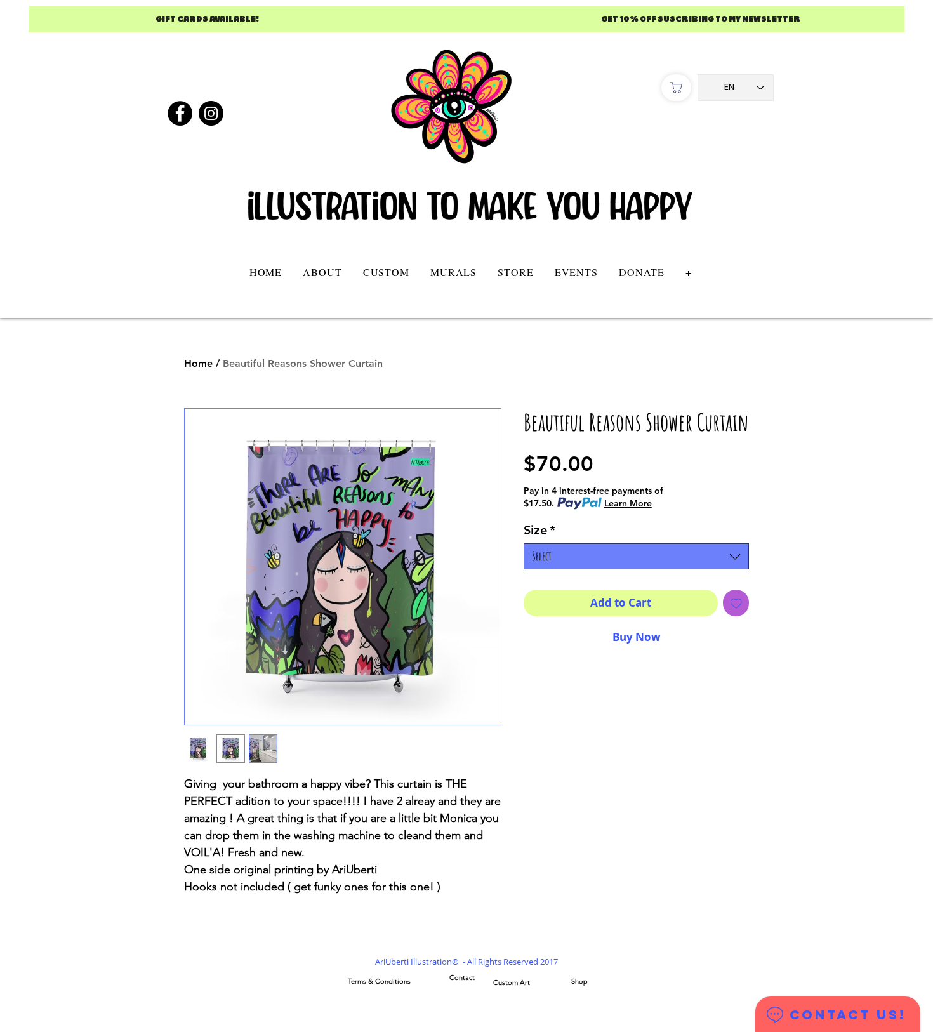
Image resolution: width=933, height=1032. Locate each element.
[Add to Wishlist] (736, 603)
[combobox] (636, 556)
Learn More (628, 503)
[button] (386, 272)
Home (198, 363)
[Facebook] (180, 113)
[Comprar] (676, 87)
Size (539, 530)
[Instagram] (211, 113)
